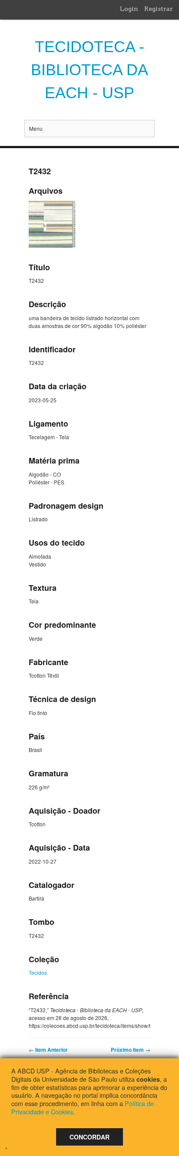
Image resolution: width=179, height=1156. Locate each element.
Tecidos (38, 972)
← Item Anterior (48, 1049)
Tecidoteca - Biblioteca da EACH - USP (89, 70)
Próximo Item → (130, 1049)
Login (129, 8)
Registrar (158, 8)
